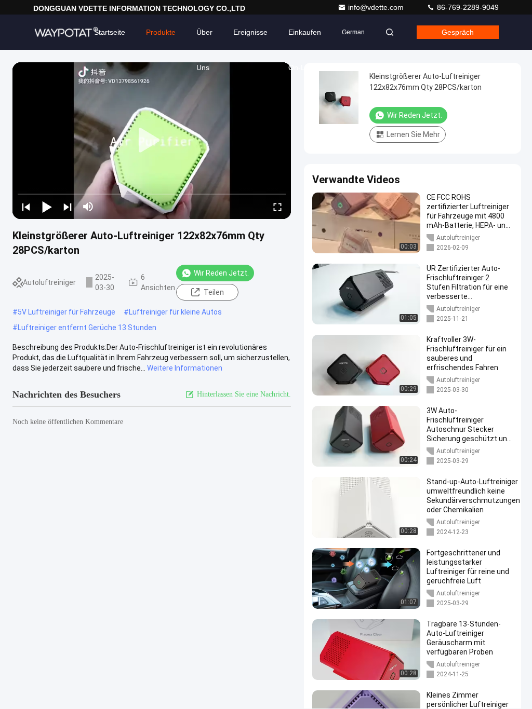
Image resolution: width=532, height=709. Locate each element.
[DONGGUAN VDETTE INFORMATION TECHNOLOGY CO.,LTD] (66, 32)
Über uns (204, 39)
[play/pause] (46, 206)
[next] (67, 206)
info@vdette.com (377, 7)
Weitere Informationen (184, 368)
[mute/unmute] (88, 206)
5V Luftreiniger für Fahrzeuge (66, 312)
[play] (152, 141)
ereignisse (250, 32)
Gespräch (458, 32)
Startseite (109, 32)
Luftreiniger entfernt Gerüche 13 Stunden (87, 327)
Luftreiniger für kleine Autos (175, 312)
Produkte (161, 32)
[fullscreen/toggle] (277, 206)
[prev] (26, 206)
